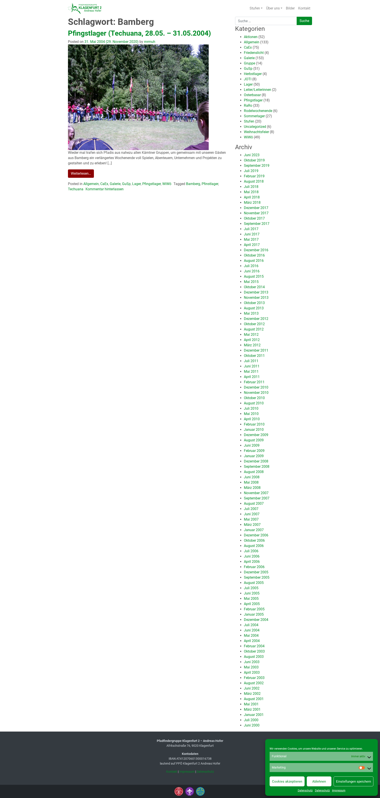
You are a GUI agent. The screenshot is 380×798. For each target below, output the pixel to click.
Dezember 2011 (256, 350)
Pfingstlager (151, 184)
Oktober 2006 (254, 540)
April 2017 (252, 245)
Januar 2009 (254, 456)
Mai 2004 (251, 635)
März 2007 (252, 525)
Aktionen (251, 37)
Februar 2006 (254, 567)
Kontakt (304, 8)
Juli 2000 (251, 720)
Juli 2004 (251, 625)
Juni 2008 (251, 477)
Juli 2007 (251, 509)
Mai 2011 (251, 371)
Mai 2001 (251, 704)
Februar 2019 (254, 176)
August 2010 (254, 403)
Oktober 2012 (254, 324)
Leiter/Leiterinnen (257, 90)
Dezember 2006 (256, 535)
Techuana (75, 189)
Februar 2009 (254, 451)
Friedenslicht (254, 53)
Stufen (255, 8)
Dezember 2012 (256, 319)
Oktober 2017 (254, 218)
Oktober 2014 (254, 287)
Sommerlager (254, 116)
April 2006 (252, 562)
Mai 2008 (251, 482)
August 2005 (254, 583)
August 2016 (254, 261)
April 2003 (252, 672)
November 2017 (256, 213)
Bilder (290, 8)
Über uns (273, 8)
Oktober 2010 (254, 398)
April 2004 (252, 641)
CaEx (104, 184)
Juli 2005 (251, 588)
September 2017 (256, 224)
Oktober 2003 (254, 651)
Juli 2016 (251, 266)
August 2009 (254, 440)
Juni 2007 (251, 514)
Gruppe (249, 63)
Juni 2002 (251, 688)
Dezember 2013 (256, 292)
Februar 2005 (254, 609)
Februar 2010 (254, 424)
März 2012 (252, 345)
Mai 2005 (251, 598)
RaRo (248, 105)
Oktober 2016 (254, 255)
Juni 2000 (251, 725)
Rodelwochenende (258, 111)
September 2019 (256, 165)
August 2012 (254, 329)
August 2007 (254, 503)
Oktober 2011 (254, 356)
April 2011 (252, 377)
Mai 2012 (251, 334)
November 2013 (256, 297)
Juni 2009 (251, 445)
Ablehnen (319, 781)
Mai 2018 (251, 192)
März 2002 (252, 694)
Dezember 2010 (256, 387)
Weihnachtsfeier (256, 132)
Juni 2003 (251, 662)
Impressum (338, 790)
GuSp (126, 184)
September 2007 (256, 498)
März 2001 (252, 709)
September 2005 (256, 577)
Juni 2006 (251, 556)
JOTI (247, 79)
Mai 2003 (251, 667)
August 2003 (254, 657)
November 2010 (256, 393)
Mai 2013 (251, 313)
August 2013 (254, 308)
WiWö (166, 184)
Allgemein (91, 184)
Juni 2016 (251, 271)
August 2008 (254, 472)
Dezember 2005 (256, 572)
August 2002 (254, 683)
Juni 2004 (251, 630)
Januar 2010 (254, 429)
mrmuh (149, 42)
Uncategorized (255, 127)
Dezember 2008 (256, 461)
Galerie (115, 184)
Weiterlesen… (81, 173)
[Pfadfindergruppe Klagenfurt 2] (84, 8)
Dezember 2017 (256, 208)
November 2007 (256, 493)
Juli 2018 (251, 187)
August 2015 (254, 276)
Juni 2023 (251, 155)
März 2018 (252, 202)
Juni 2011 (251, 366)
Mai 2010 (251, 414)
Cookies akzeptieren (287, 781)
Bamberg (193, 184)
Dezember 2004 (256, 620)
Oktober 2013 (254, 303)
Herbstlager (253, 74)
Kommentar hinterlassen (105, 189)
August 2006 (254, 546)
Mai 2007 (251, 519)
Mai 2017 (251, 239)
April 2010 (252, 419)
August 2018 (254, 181)
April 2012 (252, 340)
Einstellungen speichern (353, 781)
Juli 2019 (251, 171)
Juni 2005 (251, 593)
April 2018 (252, 197)
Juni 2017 (251, 234)
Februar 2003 (254, 678)
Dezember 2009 (256, 435)
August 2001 (254, 699)
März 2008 (252, 488)
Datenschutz (305, 790)
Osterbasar (252, 95)
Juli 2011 (251, 361)
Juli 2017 (251, 229)
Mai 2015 (251, 282)
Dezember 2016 (256, 250)
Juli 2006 (251, 551)
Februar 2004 (254, 646)
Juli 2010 (251, 408)
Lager (136, 184)
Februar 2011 (254, 382)
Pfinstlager (210, 184)
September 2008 (256, 466)
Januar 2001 (254, 715)
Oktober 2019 (254, 160)
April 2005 (252, 604)
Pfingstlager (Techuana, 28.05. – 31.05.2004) (139, 33)
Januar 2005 (254, 614)
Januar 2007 (254, 530)
